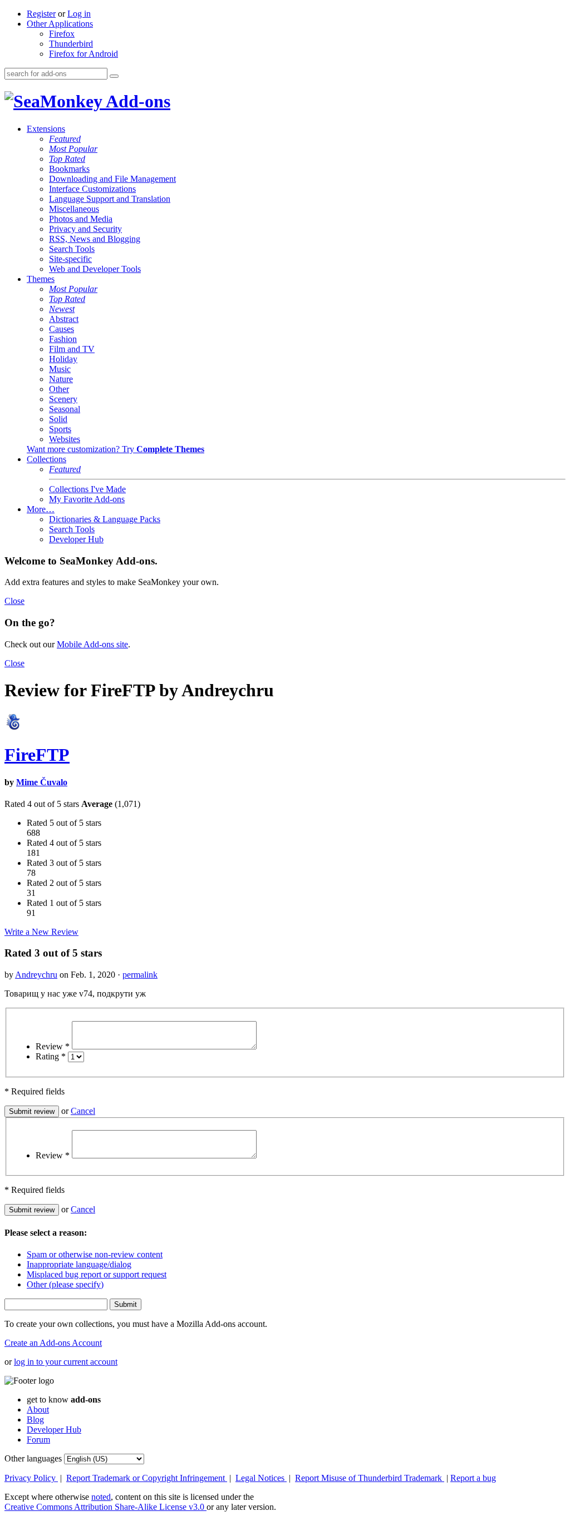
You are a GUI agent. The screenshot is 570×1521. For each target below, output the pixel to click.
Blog (35, 1419)
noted (101, 1497)
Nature (61, 379)
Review (53, 1046)
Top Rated (67, 159)
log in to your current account (65, 1361)
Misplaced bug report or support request (96, 1274)
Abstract (63, 319)
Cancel (83, 1111)
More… (41, 509)
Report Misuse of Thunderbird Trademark (369, 1478)
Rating (51, 1056)
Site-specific (70, 259)
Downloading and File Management (112, 179)
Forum (38, 1439)
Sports (60, 429)
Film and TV (72, 349)
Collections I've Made (87, 489)
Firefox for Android (83, 53)
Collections (46, 459)
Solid (58, 419)
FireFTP (37, 755)
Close (14, 601)
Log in (79, 13)
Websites (64, 439)
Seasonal (64, 409)
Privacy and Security (85, 229)
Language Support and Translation (109, 199)
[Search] (114, 76)
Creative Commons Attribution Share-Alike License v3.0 (105, 1507)
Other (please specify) (65, 1284)
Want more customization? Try (115, 449)
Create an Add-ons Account (53, 1342)
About (38, 1409)
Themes (41, 279)
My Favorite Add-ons (87, 499)
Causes (61, 329)
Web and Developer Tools (95, 269)
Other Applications (60, 23)
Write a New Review (41, 932)
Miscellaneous (74, 209)
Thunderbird (71, 43)
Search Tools (72, 249)
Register (41, 13)
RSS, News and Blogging (94, 239)
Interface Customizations (92, 189)
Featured (65, 138)
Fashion (63, 339)
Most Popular (73, 148)
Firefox (62, 33)
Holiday (63, 359)
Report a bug (473, 1478)
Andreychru (36, 974)
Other (59, 389)
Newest (62, 309)
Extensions (46, 128)
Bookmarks (69, 169)
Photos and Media (80, 219)
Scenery (63, 399)
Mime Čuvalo (41, 782)
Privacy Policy (31, 1478)
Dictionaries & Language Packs (104, 519)
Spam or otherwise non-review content (95, 1254)
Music (60, 369)
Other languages (33, 1458)
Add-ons (136, 101)
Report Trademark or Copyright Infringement (146, 1478)
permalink (140, 974)
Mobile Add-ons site (92, 644)
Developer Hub (76, 539)
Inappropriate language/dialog (79, 1264)
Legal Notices (261, 1478)
